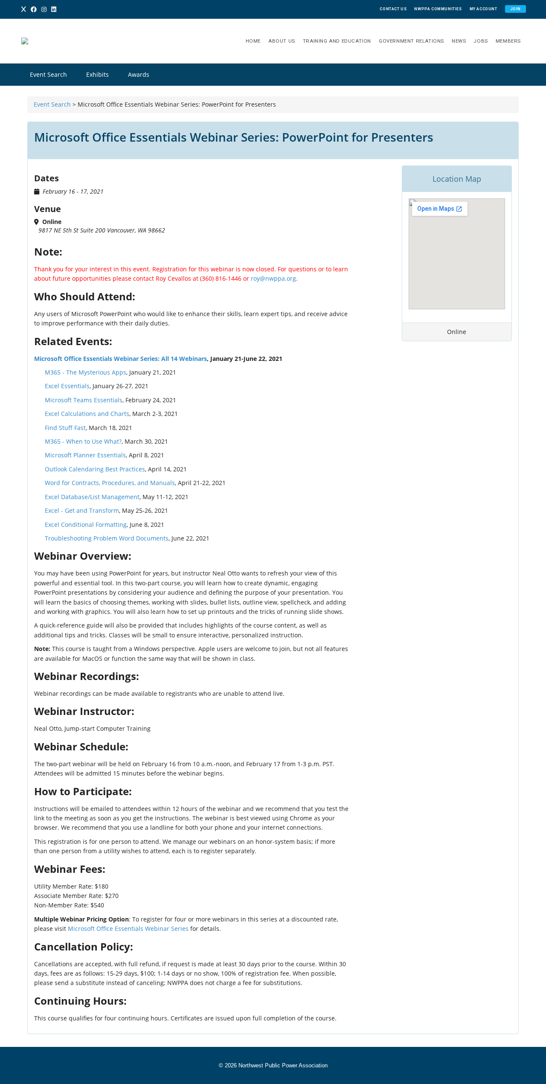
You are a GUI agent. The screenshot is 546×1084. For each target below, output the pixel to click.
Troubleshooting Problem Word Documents (106, 538)
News (459, 41)
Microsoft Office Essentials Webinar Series (128, 928)
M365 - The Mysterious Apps (85, 372)
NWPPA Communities (438, 9)
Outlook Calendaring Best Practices (95, 469)
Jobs (480, 41)
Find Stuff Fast (65, 428)
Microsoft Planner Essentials (85, 455)
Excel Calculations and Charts (87, 414)
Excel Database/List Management (92, 497)
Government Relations (411, 41)
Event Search (48, 74)
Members (508, 41)
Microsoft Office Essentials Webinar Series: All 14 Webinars (120, 359)
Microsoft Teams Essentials (83, 400)
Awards (138, 74)
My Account (483, 9)
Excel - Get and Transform (82, 510)
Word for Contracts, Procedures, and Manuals (110, 483)
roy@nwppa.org (273, 278)
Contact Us (393, 9)
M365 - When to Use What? (83, 441)
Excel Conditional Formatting (86, 524)
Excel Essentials (67, 386)
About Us (281, 41)
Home (253, 41)
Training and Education (337, 41)
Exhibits (97, 74)
